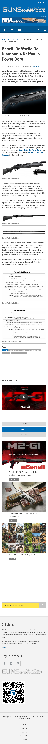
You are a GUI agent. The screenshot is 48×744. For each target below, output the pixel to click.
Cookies (24, 739)
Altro (3, 648)
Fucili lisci (35, 66)
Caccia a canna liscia (18, 353)
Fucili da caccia (14, 350)
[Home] (24, 9)
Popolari (28, 429)
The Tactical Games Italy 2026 (22, 554)
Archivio (24, 434)
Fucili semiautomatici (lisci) (31, 350)
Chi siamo (24, 724)
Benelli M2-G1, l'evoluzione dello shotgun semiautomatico (23, 473)
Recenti (24, 424)
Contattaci (24, 728)
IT (41, 2)
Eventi (12, 559)
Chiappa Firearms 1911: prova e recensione (23, 514)
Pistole (12, 520)
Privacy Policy (24, 736)
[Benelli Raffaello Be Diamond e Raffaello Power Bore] (24, 100)
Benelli (4, 350)
